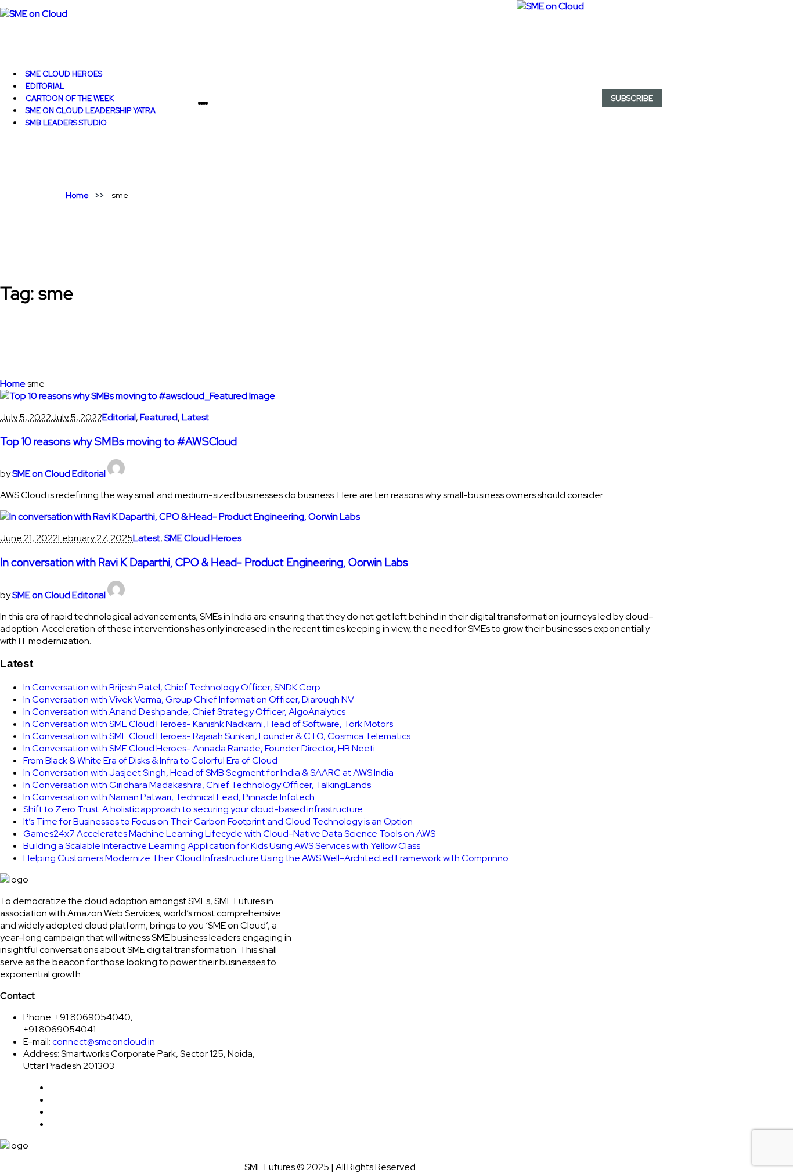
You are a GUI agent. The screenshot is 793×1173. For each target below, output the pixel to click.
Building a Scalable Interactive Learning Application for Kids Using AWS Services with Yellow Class (221, 846)
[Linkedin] (213, 102)
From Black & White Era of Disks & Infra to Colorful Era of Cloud (150, 760)
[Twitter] (211, 102)
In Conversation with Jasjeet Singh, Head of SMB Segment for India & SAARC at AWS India (208, 773)
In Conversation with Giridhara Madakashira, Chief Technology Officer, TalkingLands (197, 785)
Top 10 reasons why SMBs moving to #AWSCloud (118, 441)
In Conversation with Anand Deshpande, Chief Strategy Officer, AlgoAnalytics (184, 712)
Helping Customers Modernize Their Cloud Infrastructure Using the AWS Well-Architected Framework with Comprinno (266, 858)
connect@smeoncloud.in (103, 1041)
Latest (195, 417)
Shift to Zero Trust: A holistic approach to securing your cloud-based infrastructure (193, 809)
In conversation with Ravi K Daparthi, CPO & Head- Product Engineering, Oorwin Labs (204, 562)
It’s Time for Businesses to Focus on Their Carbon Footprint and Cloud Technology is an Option (218, 821)
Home (77, 195)
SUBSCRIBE (632, 98)
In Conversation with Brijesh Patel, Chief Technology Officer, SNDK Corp (171, 687)
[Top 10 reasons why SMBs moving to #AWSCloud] (137, 396)
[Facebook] (209, 102)
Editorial (119, 417)
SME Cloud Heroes (202, 538)
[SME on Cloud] (331, 13)
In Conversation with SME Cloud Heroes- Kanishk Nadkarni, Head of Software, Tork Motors (208, 724)
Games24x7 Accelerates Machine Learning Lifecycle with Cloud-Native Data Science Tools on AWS (229, 833)
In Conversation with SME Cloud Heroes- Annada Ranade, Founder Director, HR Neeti (199, 748)
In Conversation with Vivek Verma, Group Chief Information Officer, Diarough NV (188, 699)
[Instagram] (216, 102)
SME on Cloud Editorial (59, 473)
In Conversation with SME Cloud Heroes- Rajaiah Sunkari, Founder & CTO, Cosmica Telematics (216, 736)
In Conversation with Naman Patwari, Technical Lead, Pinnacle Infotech (169, 797)
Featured (159, 417)
